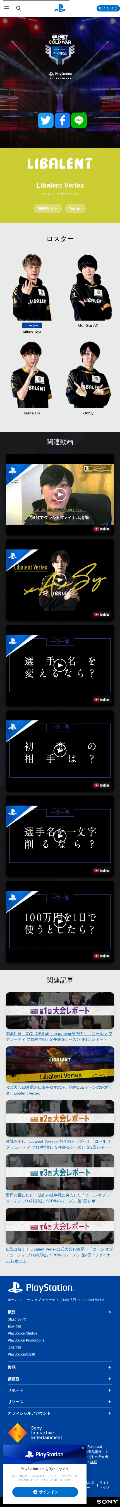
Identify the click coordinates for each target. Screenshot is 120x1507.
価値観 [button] (14, 1379)
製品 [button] (12, 1367)
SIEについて (17, 1319)
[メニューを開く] (6, 8)
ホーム (13, 1300)
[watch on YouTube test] (101, 529)
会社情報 (14, 1347)
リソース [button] (15, 1401)
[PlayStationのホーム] (60, 8)
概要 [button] (12, 1312)
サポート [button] (15, 1390)
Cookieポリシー (87, 1485)
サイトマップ (104, 1485)
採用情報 (14, 1326)
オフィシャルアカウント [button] (29, 1413)
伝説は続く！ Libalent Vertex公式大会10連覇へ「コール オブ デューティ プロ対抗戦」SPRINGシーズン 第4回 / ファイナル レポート (59, 1255)
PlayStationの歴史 (21, 1354)
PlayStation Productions (26, 1340)
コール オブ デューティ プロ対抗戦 (49, 1300)
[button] (60, 494)
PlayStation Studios (22, 1333)
